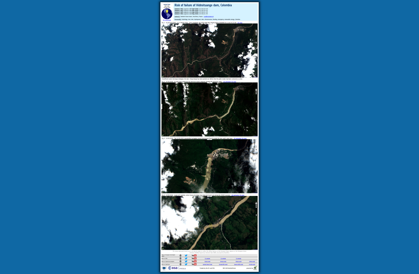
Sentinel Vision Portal (207, 264)
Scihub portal (207, 261)
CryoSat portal (252, 264)
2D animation (227, 81)
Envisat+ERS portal (223, 264)
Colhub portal (252, 261)
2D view (240, 22)
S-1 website (207, 258)
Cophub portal (223, 261)
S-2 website (223, 258)
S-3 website (238, 258)
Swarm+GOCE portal (238, 264)
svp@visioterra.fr (209, 16)
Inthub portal (238, 261)
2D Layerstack (167, 20)
